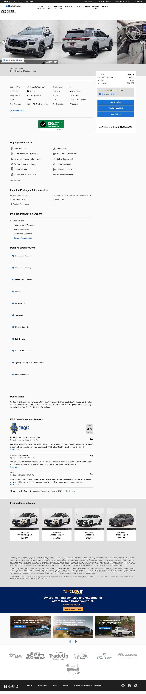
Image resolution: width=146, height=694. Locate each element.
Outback (30, 627)
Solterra (73, 627)
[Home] (13, 6)
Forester (115, 627)
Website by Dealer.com (11, 686)
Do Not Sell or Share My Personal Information (87, 685)
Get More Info (115, 102)
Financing (68, 7)
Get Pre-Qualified (116, 108)
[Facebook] (123, 686)
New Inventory (41, 7)
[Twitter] (136, 686)
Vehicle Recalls (42, 685)
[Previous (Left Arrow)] (4, 42)
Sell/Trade (86, 7)
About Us (103, 7)
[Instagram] (130, 686)
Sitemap (65, 685)
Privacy (72, 491)
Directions (29, 685)
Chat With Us (116, 114)
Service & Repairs (95, 7)
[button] (51, 256)
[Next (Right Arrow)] (142, 42)
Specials (77, 7)
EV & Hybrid (48, 7)
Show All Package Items (23, 238)
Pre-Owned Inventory (58, 7)
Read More (14, 449)
